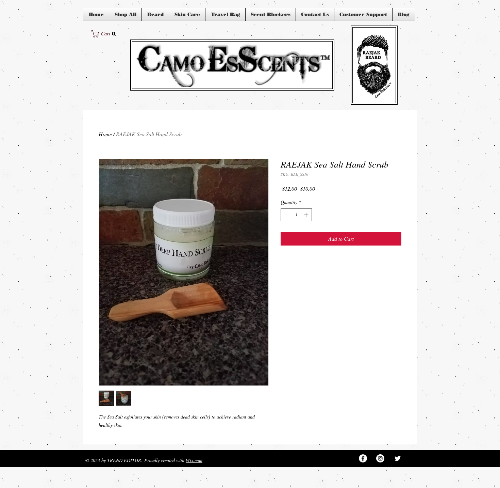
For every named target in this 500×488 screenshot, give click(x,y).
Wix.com (194, 460)
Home (105, 134)
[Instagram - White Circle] (380, 458)
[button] (105, 33)
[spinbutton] (296, 215)
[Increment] (306, 215)
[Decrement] (286, 215)
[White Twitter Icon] (398, 458)
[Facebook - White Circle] (363, 458)
